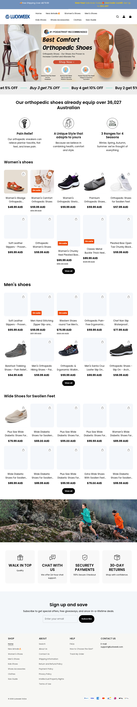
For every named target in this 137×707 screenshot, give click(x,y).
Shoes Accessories (60, 19)
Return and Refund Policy (50, 664)
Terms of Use (45, 684)
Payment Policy (46, 669)
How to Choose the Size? (81, 649)
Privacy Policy (45, 674)
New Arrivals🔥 (53, 13)
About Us (43, 649)
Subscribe (86, 618)
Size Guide (91, 19)
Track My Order (77, 654)
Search (42, 644)
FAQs (72, 644)
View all (68, 271)
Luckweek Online (20, 699)
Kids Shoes (41, 19)
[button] (117, 16)
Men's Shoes (91, 13)
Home (39, 13)
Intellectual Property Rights (51, 679)
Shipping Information (48, 659)
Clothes (77, 19)
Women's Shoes (72, 13)
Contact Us (44, 654)
